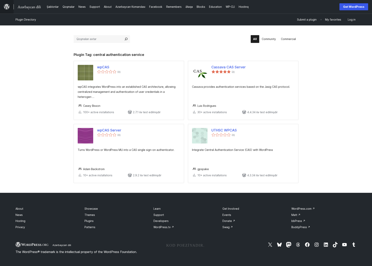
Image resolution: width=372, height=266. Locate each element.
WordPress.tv (163, 227)
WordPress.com (303, 208)
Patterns (89, 227)
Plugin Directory (26, 19)
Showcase (91, 208)
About (19, 208)
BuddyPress (300, 227)
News (19, 214)
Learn (157, 208)
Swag (227, 227)
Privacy (20, 227)
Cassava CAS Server (228, 67)
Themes (89, 214)
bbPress (298, 221)
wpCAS (103, 67)
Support (158, 214)
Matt (296, 214)
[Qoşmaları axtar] (126, 39)
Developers (161, 221)
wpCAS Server (109, 130)
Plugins (89, 221)
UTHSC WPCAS (224, 130)
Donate (228, 221)
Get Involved (230, 208)
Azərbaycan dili (62, 245)
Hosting (20, 221)
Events (226, 214)
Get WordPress (353, 6)
